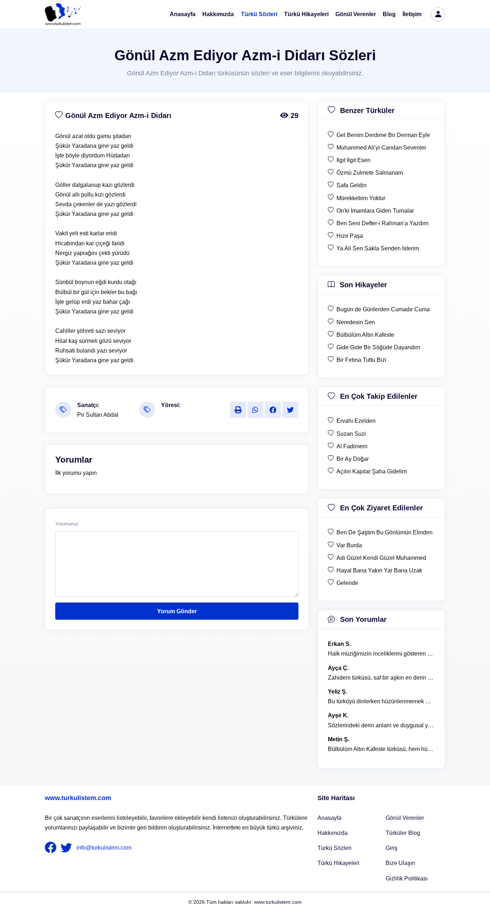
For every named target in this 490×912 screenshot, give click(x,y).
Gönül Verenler (355, 14)
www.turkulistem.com (78, 798)
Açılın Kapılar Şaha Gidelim (371, 471)
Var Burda (349, 545)
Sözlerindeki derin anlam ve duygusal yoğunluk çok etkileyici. (381, 725)
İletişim (411, 14)
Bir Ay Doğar (352, 459)
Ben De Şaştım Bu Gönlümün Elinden (384, 532)
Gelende (347, 583)
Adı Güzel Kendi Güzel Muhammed (381, 558)
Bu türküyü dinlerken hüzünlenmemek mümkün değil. (381, 701)
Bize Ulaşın (400, 863)
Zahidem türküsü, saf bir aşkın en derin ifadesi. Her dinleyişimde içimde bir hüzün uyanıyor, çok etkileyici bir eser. (381, 678)
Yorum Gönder (177, 611)
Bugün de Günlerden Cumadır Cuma (383, 309)
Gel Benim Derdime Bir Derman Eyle (383, 135)
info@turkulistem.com (103, 848)
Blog (389, 14)
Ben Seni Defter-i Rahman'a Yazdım (382, 223)
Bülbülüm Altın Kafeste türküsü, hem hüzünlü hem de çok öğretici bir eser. (381, 749)
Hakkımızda (218, 14)
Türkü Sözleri (259, 14)
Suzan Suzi (351, 434)
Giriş (391, 848)
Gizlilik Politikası (407, 878)
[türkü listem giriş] (438, 14)
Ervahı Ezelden (356, 421)
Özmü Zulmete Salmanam (369, 173)
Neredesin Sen (355, 322)
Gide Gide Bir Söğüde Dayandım (378, 347)
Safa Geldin (351, 185)
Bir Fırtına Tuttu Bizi (361, 360)
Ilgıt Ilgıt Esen (353, 160)
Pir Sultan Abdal (97, 415)
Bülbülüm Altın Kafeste (365, 335)
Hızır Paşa (349, 236)
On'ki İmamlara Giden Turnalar (375, 211)
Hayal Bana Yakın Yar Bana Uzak (379, 570)
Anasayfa (182, 14)
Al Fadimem (351, 446)
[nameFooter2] (68, 847)
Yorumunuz (67, 523)
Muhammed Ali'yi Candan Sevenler (381, 148)
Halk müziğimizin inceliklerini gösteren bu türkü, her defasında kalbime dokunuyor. (381, 654)
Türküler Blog (403, 833)
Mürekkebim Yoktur (360, 198)
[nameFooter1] (52, 847)
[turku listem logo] (63, 14)
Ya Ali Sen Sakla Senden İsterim (377, 248)
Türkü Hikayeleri (306, 14)
